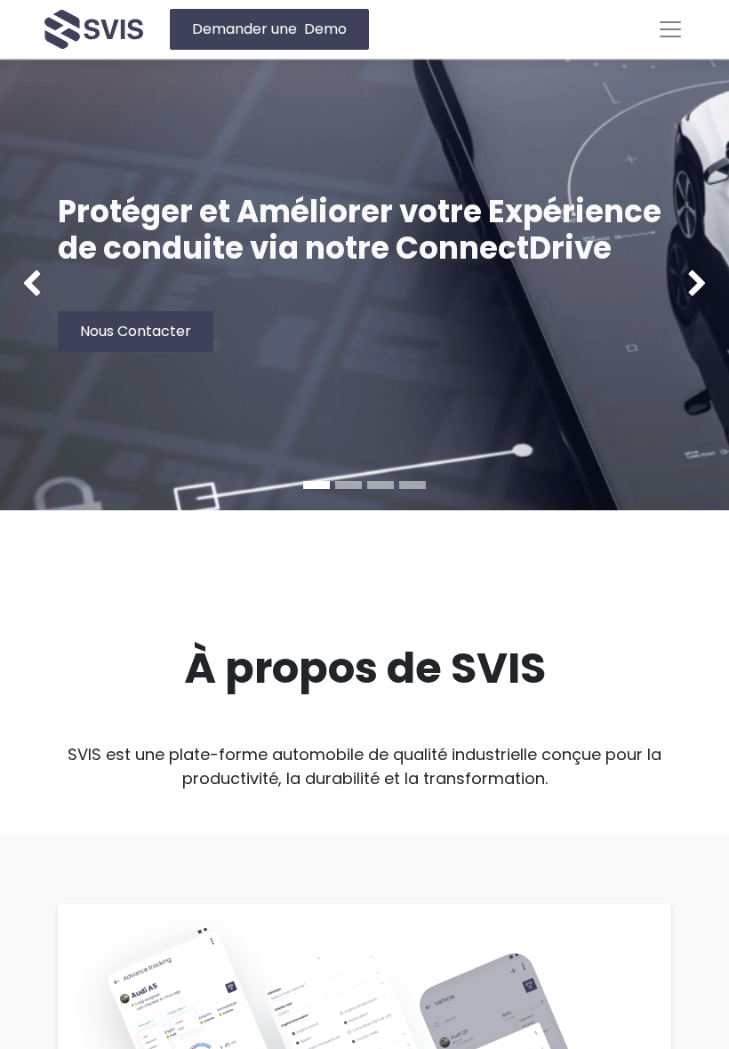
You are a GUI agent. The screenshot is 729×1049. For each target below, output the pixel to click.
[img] (29, 284)
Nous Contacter (135, 331)
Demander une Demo (269, 29)
